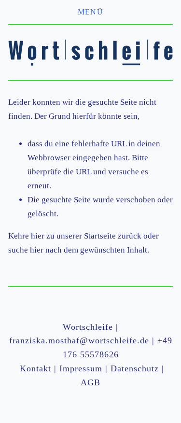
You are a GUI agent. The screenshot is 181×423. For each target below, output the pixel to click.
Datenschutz (135, 368)
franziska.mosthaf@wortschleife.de (79, 340)
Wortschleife (88, 327)
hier (37, 235)
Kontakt (35, 368)
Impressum (80, 368)
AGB (90, 382)
